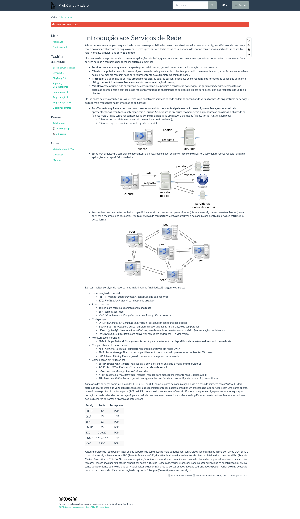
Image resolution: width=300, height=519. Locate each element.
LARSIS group (62, 128)
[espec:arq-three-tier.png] (167, 185)
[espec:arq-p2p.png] (167, 253)
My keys (57, 160)
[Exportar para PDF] (249, 49)
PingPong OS (59, 78)
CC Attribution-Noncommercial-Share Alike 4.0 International (84, 507)
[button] (224, 5)
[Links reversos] (249, 44)
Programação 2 (60, 97)
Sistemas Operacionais (64, 67)
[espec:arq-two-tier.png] (167, 138)
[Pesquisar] (212, 5)
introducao (66, 17)
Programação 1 (60, 92)
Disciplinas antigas (62, 107)
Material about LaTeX (63, 149)
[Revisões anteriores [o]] (249, 40)
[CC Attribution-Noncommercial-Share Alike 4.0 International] (68, 498)
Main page (58, 41)
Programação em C (62, 102)
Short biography (61, 47)
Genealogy (58, 154)
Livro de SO (58, 72)
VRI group (61, 134)
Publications (59, 123)
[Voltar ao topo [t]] (249, 54)
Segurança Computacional (60, 85)
